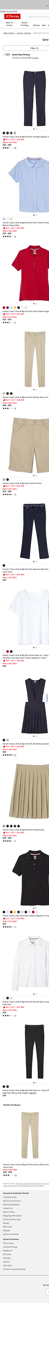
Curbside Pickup (10, 1247)
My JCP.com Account (12, 1201)
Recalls (6, 1223)
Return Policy (9, 1212)
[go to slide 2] (36, 129)
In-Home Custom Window (14, 1269)
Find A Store (8, 1243)
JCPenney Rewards (11, 1204)
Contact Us (8, 1208)
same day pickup (21, 54)
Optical (6, 1261)
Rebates (6, 1230)
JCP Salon (7, 1254)
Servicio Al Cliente (11, 1234)
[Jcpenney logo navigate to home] (12, 16)
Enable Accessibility (8, 11)
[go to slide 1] (33, 129)
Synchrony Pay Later (12, 1219)
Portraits (7, 1258)
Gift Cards (7, 1226)
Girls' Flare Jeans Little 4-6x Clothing (29, 1183)
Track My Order (10, 1197)
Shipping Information (12, 1215)
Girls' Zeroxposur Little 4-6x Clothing (31, 1186)
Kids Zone (7, 1265)
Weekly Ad (7, 1250)
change (35, 58)
